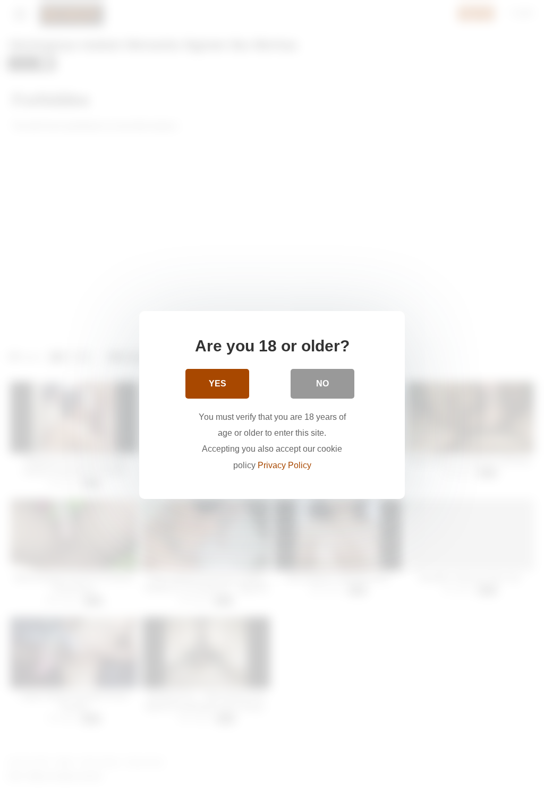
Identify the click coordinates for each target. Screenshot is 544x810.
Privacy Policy (284, 465)
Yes (217, 383)
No (322, 383)
